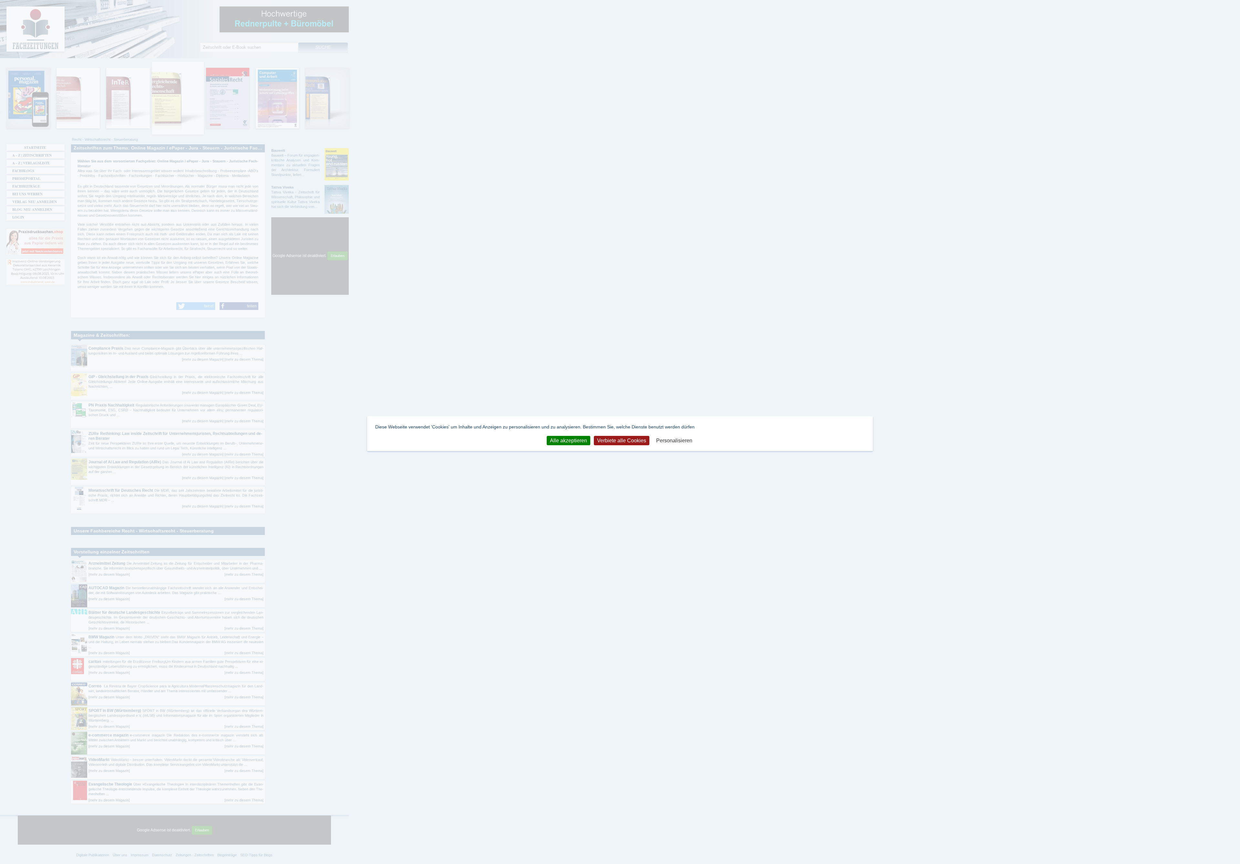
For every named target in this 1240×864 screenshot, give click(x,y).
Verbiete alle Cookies (621, 440)
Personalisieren (674, 440)
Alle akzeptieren (568, 440)
